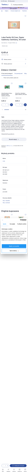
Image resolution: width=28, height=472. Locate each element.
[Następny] (25, 109)
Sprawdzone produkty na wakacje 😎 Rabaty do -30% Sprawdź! (13, 8)
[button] (16, 43)
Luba (4, 161)
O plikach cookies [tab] (21, 224)
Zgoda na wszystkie (14, 246)
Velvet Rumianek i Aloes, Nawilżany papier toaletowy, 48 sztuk (6, 94)
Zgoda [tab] (4, 224)
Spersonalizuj (13, 250)
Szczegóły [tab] (12, 224)
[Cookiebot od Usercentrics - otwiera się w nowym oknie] (20, 220)
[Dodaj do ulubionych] (25, 16)
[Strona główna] (2, 11)
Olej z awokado (6, 202)
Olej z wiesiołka (6, 200)
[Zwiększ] (7, 465)
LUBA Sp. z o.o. (9, 145)
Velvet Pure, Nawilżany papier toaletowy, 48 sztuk (21, 94)
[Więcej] (25, 64)
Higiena (6, 10)
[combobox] (18, 4)
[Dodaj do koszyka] (11, 104)
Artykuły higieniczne (15, 10)
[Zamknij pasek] (26, 8)
